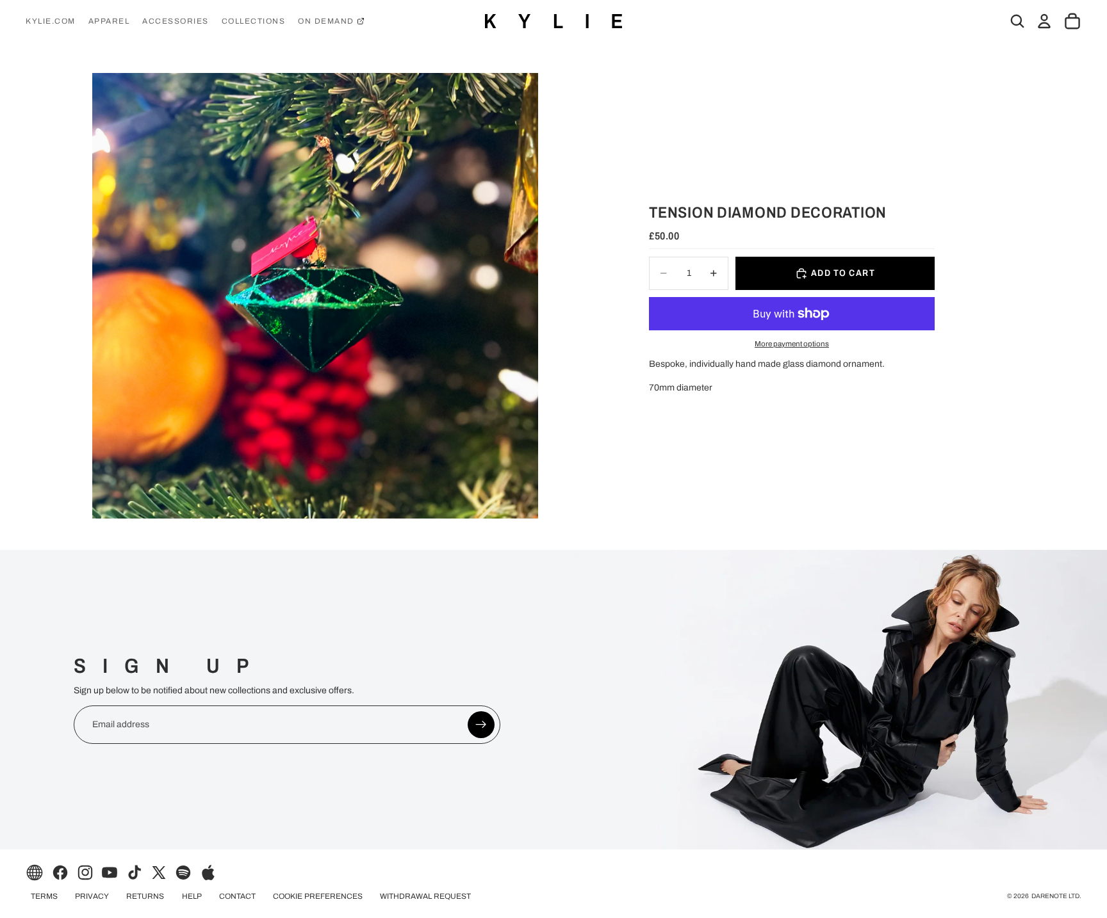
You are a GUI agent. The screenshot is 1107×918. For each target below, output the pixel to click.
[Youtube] (110, 873)
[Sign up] (481, 724)
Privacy (92, 896)
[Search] (1017, 21)
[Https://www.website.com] (35, 873)
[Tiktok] (135, 873)
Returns (145, 896)
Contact (237, 896)
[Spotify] (183, 873)
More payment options (792, 344)
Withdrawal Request (425, 896)
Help (192, 896)
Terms (44, 896)
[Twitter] (159, 873)
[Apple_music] (208, 873)
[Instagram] (85, 873)
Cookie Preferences (318, 896)
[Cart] (1072, 21)
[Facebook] (60, 873)
